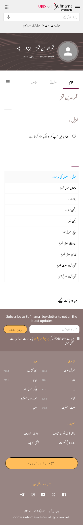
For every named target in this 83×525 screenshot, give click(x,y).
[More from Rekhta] (6, 6)
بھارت (25, 56)
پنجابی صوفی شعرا (69, 232)
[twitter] (53, 494)
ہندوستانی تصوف (67, 443)
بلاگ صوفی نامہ (30, 389)
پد (74, 389)
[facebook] (64, 494)
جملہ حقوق (27, 511)
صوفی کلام (27, 25)
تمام (71, 82)
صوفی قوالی (36, 25)
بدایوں (31, 56)
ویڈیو (35, 380)
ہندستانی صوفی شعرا (68, 243)
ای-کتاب (32, 370)
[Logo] (63, 7)
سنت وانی (45, 25)
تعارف (34, 82)
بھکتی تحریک (33, 443)
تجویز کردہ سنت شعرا (67, 265)
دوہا (73, 380)
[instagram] (32, 494)
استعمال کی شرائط (39, 511)
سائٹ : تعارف (31, 433)
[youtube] (43, 494)
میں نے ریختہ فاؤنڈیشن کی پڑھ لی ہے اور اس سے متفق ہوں (42, 340)
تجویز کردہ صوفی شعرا (67, 276)
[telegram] (22, 494)
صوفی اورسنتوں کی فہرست (64, 177)
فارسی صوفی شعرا (69, 254)
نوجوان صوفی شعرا (68, 188)
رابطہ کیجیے (37, 463)
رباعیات (72, 199)
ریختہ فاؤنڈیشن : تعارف (63, 433)
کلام (73, 398)
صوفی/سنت (55, 25)
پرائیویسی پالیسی (41, 338)
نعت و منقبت (68, 407)
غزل (53, 81)
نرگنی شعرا (72, 221)
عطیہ (35, 407)
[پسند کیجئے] (28, 48)
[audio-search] (8, 16)
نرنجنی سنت (71, 210)
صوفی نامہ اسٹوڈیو (29, 398)
